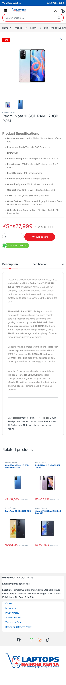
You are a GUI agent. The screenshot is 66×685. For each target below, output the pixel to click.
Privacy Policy (12, 612)
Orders (8, 603)
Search (59, 17)
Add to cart (42, 236)
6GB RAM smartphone (32, 421)
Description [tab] (10, 264)
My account (11, 608)
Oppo (7, 508)
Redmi (33, 27)
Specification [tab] (39, 264)
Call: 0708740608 (55, 3)
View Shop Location (11, 3)
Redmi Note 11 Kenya (21, 425)
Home (5, 27)
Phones (18, 27)
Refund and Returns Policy (18, 627)
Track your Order (13, 622)
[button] (61, 39)
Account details (13, 617)
